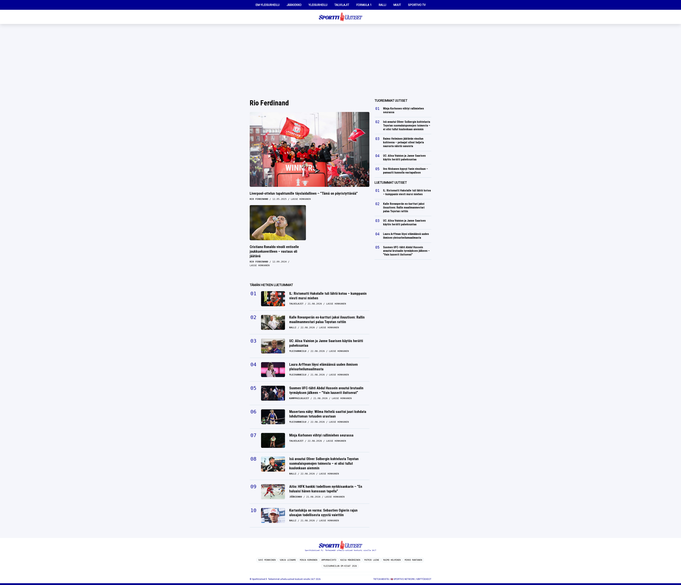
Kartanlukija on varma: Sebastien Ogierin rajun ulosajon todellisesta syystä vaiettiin (323, 512)
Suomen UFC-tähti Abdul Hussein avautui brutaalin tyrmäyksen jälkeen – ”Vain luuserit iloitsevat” (326, 390)
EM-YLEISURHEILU (267, 5)
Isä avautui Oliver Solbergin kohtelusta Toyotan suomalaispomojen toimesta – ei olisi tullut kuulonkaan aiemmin (324, 463)
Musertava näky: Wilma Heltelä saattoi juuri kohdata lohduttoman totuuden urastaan (327, 414)
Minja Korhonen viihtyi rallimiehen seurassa (321, 435)
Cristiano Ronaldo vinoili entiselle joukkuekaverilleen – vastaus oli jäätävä (274, 251)
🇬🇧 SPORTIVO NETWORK (403, 579)
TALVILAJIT (341, 5)
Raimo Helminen (392, 560)
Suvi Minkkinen (267, 560)
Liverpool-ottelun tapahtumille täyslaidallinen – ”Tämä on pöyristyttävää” (304, 193)
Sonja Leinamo (288, 560)
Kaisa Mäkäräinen (350, 560)
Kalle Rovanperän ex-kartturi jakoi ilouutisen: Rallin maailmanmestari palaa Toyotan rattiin (327, 319)
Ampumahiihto (328, 560)
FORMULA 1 (364, 5)
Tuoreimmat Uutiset (391, 100)
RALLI (382, 5)
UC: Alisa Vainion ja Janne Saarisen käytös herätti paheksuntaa (326, 343)
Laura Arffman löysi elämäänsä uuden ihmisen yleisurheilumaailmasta (323, 366)
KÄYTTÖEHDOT (424, 579)
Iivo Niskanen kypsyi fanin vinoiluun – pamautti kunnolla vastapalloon (405, 170)
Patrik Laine (371, 560)
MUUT (397, 5)
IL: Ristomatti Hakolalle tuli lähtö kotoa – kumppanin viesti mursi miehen (328, 295)
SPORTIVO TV (417, 5)
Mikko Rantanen (413, 560)
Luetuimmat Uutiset (391, 182)
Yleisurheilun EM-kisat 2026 (340, 566)
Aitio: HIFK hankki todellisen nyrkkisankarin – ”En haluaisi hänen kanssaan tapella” (325, 488)
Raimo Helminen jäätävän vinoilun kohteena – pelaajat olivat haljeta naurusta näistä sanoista (403, 142)
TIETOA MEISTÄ (381, 579)
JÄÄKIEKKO (294, 5)
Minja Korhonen (308, 560)
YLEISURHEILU (318, 5)
